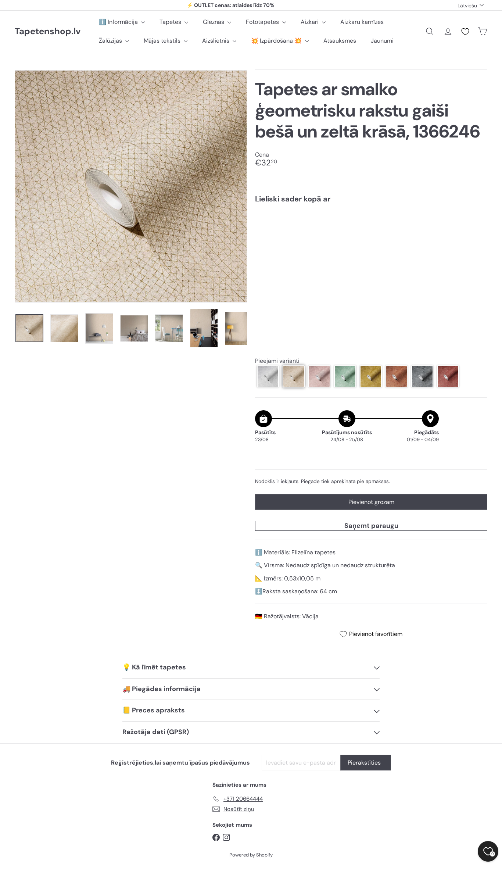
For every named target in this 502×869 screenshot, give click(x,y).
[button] (268, 376)
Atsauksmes (339, 40)
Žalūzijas (111, 40)
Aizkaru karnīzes (362, 22)
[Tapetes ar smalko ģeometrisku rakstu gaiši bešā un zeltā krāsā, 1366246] (371, 235)
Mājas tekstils (163, 40)
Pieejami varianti (277, 360)
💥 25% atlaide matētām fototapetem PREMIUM (231, 7)
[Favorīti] (465, 31)
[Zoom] (131, 186)
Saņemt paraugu (371, 525)
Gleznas (214, 22)
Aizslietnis (216, 40)
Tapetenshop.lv (47, 31)
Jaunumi (382, 40)
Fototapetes (263, 22)
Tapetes (171, 22)
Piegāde (310, 481)
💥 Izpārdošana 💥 (277, 40)
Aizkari (310, 22)
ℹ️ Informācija (119, 22)
